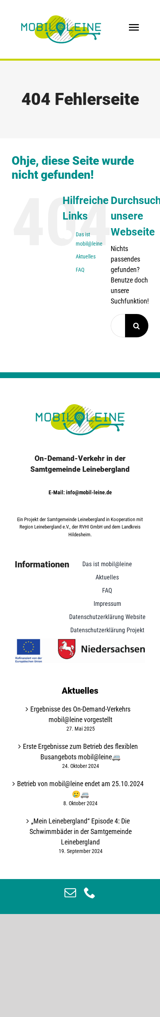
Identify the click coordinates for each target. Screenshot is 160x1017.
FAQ (80, 270)
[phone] (90, 892)
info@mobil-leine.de (89, 492)
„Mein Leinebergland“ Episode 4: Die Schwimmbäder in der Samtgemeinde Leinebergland (81, 831)
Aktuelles (86, 256)
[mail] (70, 892)
